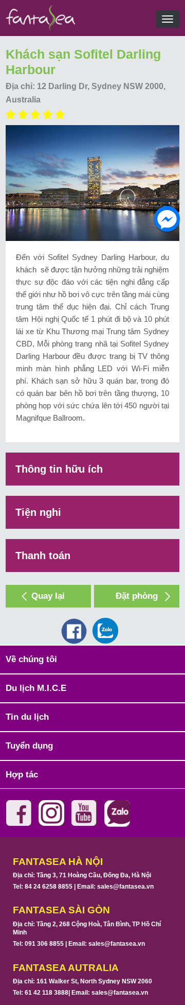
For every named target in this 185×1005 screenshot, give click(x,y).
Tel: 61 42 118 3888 (40, 992)
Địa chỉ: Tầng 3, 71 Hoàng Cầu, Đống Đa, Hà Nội (82, 875)
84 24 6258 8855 (48, 886)
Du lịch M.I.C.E (36, 688)
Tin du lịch (27, 717)
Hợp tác (22, 774)
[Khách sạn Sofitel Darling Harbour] (92, 183)
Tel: (42, 886)
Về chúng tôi (31, 659)
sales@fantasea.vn (125, 886)
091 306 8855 (44, 943)
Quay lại (48, 596)
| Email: (113, 886)
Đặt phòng (137, 596)
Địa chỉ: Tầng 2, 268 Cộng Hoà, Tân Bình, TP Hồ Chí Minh (87, 929)
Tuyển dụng (29, 746)
